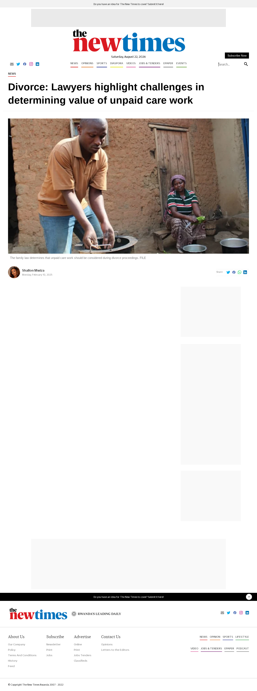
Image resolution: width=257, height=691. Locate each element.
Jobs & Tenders (149, 63)
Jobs (49, 655)
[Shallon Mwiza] (14, 277)
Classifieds (80, 660)
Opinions (87, 63)
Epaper (168, 63)
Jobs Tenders (82, 655)
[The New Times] (128, 52)
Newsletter (53, 644)
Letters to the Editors (115, 649)
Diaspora (116, 63)
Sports (102, 63)
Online (78, 644)
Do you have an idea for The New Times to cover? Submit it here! (129, 4)
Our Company (16, 644)
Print (49, 649)
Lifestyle (242, 636)
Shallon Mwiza (33, 270)
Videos (131, 63)
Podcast (243, 648)
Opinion (215, 636)
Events (181, 63)
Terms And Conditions (22, 655)
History (12, 660)
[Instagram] (31, 64)
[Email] (12, 64)
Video (194, 648)
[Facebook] (25, 64)
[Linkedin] (37, 64)
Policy (11, 649)
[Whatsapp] (239, 273)
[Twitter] (18, 64)
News (74, 63)
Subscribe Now (237, 55)
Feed (11, 666)
